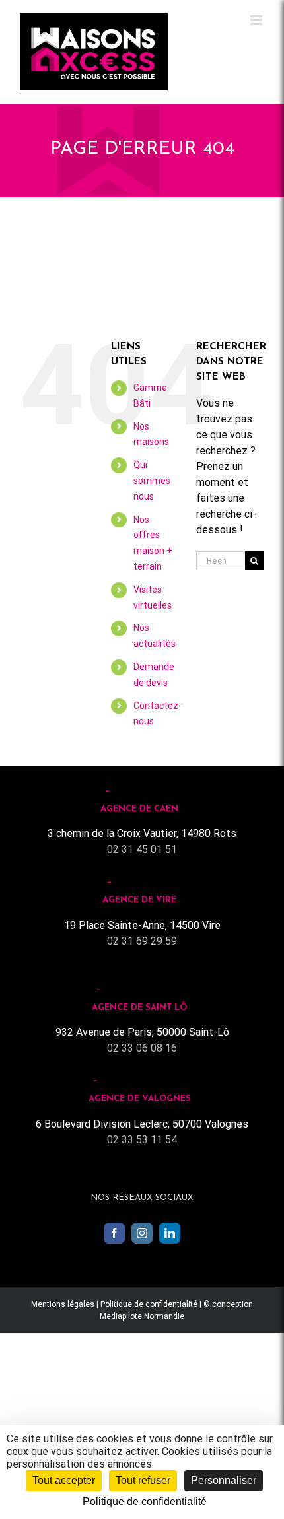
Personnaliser (223, 1480)
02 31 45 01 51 (142, 849)
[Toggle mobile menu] (257, 20)
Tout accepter (63, 1480)
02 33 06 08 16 (142, 1048)
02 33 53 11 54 (142, 1139)
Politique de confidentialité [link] (145, 1501)
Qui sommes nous (151, 480)
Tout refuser (143, 1480)
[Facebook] (114, 1233)
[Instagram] (142, 1233)
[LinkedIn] (169, 1233)
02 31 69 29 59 (142, 941)
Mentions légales (62, 1304)
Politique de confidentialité (148, 1304)
